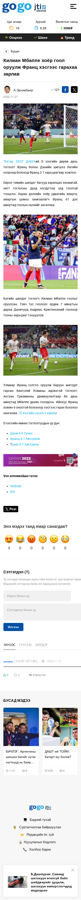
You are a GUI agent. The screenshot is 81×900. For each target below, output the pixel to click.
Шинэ (42, 37)
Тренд (69, 37)
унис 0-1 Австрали (25, 444)
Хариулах (39, 675)
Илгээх (13, 627)
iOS (12, 492)
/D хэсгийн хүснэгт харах (37, 413)
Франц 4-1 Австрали (25, 439)
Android (15, 486)
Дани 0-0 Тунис (21, 433)
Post (12, 509)
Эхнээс (9, 645)
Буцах (14, 51)
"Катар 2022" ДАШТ (19, 161)
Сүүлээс (25, 645)
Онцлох (15, 37)
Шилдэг (42, 645)
